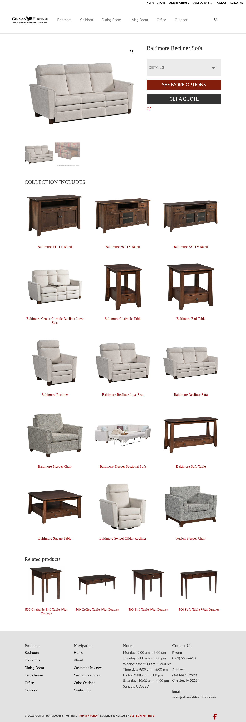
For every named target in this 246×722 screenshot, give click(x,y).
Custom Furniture (179, 3)
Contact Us (236, 3)
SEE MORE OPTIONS (184, 85)
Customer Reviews (88, 668)
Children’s (32, 660)
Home (150, 3)
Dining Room (111, 20)
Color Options (201, 3)
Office (161, 20)
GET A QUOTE (184, 99)
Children (86, 20)
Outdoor (181, 20)
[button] (131, 51)
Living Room (139, 20)
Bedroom (64, 20)
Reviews (221, 3)
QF (149, 109)
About (161, 3)
